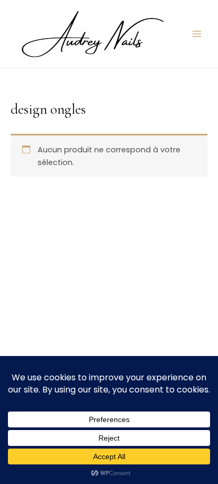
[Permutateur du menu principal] (196, 33)
